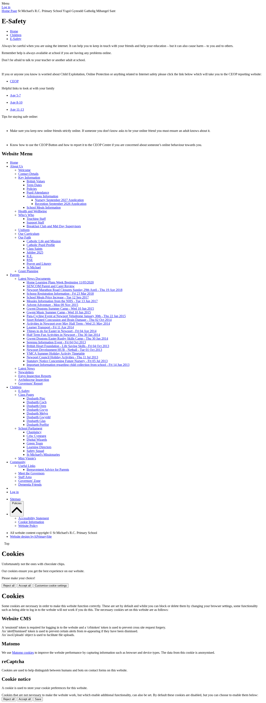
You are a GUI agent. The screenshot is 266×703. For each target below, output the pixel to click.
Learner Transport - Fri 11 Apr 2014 (50, 327)
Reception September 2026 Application (60, 203)
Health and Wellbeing (32, 211)
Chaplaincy (34, 432)
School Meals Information (44, 207)
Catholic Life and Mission (44, 241)
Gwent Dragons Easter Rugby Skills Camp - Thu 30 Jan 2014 (67, 338)
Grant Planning (28, 271)
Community (18, 462)
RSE (30, 260)
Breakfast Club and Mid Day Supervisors (54, 226)
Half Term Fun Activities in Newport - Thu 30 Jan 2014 (63, 335)
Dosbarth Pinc (36, 398)
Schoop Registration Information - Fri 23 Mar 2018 (60, 293)
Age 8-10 (16, 102)
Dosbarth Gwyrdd (38, 417)
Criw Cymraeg (36, 436)
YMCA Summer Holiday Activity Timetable (56, 353)
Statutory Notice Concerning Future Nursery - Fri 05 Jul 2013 (67, 361)
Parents (15, 275)
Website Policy (28, 525)
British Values (36, 181)
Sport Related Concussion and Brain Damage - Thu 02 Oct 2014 (69, 320)
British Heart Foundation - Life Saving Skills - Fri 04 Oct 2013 (68, 346)
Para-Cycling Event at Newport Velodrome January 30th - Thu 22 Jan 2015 (76, 316)
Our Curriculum (28, 233)
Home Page (9, 11)
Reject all (9, 585)
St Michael (34, 267)
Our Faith (24, 237)
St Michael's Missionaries (43, 454)
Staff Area (25, 477)
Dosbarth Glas (36, 421)
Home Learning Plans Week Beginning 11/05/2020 (60, 282)
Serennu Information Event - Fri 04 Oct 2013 (56, 342)
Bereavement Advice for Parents (48, 469)
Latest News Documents (34, 278)
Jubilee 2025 (35, 252)
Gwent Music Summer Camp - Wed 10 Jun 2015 (59, 312)
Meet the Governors (31, 473)
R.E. (30, 256)
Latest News (26, 368)
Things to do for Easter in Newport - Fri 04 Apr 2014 (61, 331)
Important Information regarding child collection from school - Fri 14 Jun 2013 (78, 364)
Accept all (25, 585)
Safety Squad (35, 451)
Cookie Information (31, 522)
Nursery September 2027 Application (59, 200)
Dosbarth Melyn (37, 413)
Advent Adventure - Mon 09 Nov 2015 (52, 305)
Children (15, 35)
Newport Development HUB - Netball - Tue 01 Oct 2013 (64, 350)
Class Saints (34, 248)
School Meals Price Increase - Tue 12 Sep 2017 (58, 297)
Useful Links (26, 466)
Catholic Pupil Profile (41, 245)
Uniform (24, 230)
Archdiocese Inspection (33, 379)
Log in (6, 7)
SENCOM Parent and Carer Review (51, 286)
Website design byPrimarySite (31, 536)
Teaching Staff (36, 218)
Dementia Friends (30, 484)
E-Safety (15, 39)
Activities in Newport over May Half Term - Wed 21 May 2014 (68, 323)
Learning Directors (39, 447)
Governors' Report (30, 383)
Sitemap (15, 499)
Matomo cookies (23, 652)
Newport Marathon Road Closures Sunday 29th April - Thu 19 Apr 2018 (74, 290)
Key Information (29, 177)
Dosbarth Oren (36, 406)
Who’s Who (26, 215)
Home (14, 31)
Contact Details (28, 174)
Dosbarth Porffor (38, 424)
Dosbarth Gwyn (37, 409)
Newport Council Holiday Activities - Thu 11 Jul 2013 (62, 357)
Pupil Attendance (38, 192)
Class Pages (26, 394)
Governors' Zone (29, 481)
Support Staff (35, 222)
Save (38, 699)
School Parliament (30, 428)
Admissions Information (42, 196)
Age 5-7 (15, 95)
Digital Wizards (37, 439)
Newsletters (26, 372)
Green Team (35, 443)
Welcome (24, 170)
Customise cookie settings (51, 585)
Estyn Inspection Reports (34, 376)
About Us (16, 166)
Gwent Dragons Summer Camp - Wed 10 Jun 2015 (60, 308)
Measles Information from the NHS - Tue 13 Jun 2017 (62, 301)
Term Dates (34, 185)
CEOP (14, 81)
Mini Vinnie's (27, 458)
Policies (32, 189)
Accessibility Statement (33, 518)
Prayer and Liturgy (39, 263)
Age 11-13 (17, 109)
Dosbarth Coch (37, 402)
